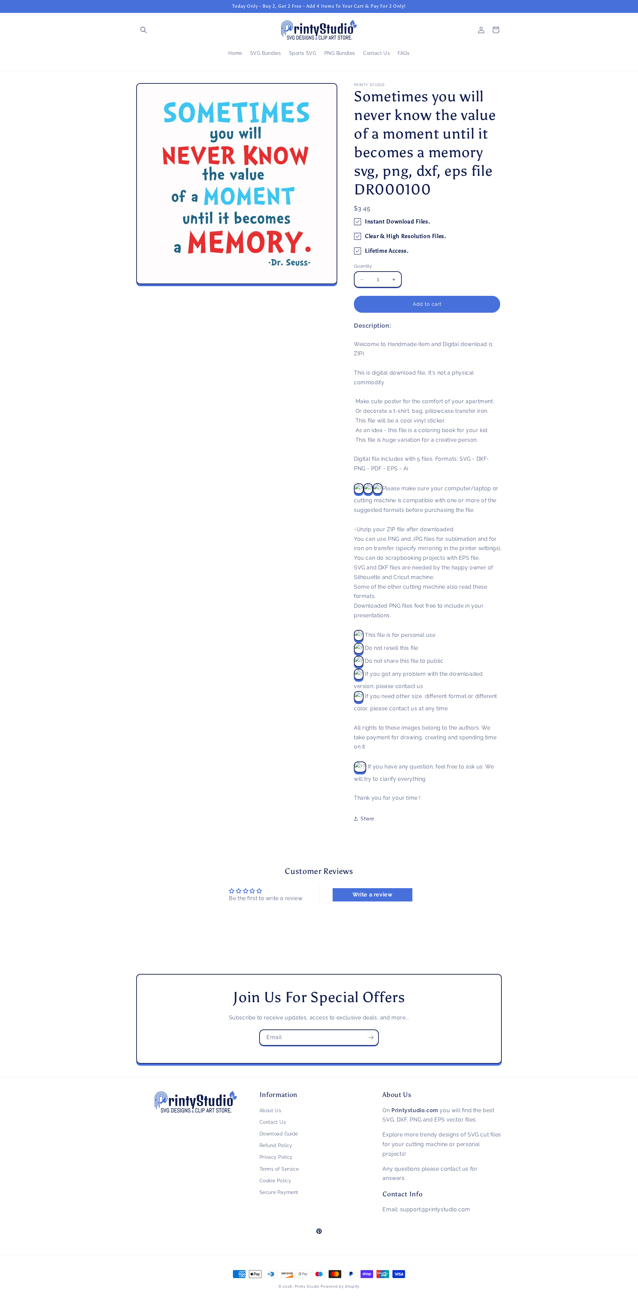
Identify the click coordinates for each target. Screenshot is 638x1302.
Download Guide (279, 1133)
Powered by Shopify (340, 1286)
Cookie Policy (275, 1180)
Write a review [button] (372, 894)
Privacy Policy (276, 1157)
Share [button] (367, 818)
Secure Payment (279, 1192)
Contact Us (273, 1121)
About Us (270, 1110)
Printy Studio (307, 1286)
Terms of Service (279, 1168)
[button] (143, 30)
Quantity (363, 266)
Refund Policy (276, 1145)
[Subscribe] (371, 1037)
